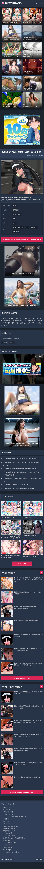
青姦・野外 (16, 231)
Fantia (3, 342)
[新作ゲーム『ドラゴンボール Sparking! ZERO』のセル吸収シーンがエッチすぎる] (11, 100)
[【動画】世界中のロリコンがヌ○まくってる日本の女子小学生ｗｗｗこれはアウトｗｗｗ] (11, 33)
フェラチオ (34, 227)
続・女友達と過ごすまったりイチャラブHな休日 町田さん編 (11, 556)
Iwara (11, 342)
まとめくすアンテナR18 (11, 852)
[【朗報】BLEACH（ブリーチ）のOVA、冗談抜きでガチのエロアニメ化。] (32, 67)
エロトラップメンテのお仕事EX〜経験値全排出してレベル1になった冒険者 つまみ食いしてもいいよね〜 (11, 538)
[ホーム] (37, 859)
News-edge (7, 850)
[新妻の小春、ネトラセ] (33, 547)
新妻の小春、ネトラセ (28, 556)
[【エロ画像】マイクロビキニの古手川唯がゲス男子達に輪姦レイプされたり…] (11, 67)
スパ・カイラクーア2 (28, 517)
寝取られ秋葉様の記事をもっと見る (23, 792)
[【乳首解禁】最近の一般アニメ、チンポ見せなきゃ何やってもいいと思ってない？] (32, 33)
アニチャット (7, 824)
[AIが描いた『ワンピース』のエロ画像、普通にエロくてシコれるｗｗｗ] (32, 16)
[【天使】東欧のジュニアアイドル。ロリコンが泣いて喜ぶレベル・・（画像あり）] (11, 83)
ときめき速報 (7, 833)
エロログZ (6, 845)
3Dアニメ (20, 227)
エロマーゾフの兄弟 (9, 842)
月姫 (14, 218)
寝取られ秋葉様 (17, 214)
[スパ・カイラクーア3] (11, 508)
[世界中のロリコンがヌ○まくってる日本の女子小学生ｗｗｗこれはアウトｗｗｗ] (22, 400)
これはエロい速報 (9, 835)
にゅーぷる (7, 809)
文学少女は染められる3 (28, 535)
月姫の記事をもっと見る (23, 678)
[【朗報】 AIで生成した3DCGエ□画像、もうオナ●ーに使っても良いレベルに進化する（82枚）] (22, 432)
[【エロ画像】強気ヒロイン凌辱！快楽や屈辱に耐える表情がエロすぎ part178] (11, 16)
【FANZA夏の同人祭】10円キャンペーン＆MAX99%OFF (20, 459)
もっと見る (23, 563)
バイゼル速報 (7, 847)
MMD (26, 227)
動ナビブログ (7, 840)
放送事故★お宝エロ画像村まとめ (14, 838)
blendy (14, 223)
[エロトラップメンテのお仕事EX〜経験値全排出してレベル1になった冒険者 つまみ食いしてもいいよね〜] (11, 527)
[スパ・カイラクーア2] (33, 508)
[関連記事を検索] (41, 572)
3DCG (14, 205)
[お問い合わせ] (41, 859)
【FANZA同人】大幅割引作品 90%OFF (14, 485)
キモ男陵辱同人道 (9, 828)
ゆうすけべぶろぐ (9, 831)
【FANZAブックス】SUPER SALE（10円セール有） (18, 468)
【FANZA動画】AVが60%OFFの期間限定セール (17, 488)
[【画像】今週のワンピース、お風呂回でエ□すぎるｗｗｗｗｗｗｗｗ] (11, 50)
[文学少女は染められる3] (33, 527)
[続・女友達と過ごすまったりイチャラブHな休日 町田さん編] (11, 547)
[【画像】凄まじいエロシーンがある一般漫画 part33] (32, 50)
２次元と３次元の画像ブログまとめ (14, 816)
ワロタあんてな (8, 812)
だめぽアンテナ (8, 814)
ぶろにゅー (7, 819)
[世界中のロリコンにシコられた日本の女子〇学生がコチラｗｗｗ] (32, 100)
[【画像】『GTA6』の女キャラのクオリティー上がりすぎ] (22, 292)
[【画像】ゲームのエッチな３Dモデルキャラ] (22, 261)
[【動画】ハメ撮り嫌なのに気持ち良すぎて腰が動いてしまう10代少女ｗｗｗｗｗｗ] (32, 83)
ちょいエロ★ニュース (10, 826)
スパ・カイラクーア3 (6, 517)
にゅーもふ (7, 807)
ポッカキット (7, 821)
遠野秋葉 (15, 210)
